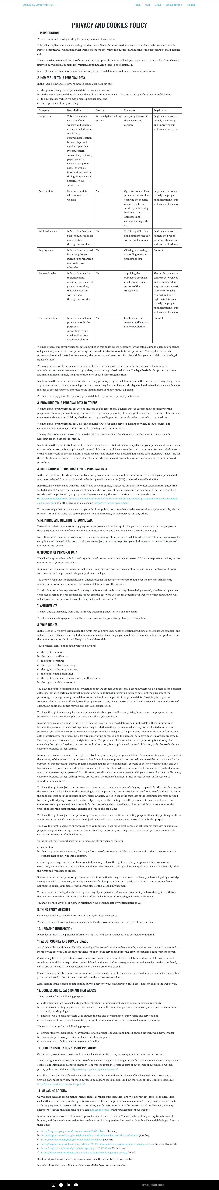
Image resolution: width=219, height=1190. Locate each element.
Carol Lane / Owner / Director (37, 4)
